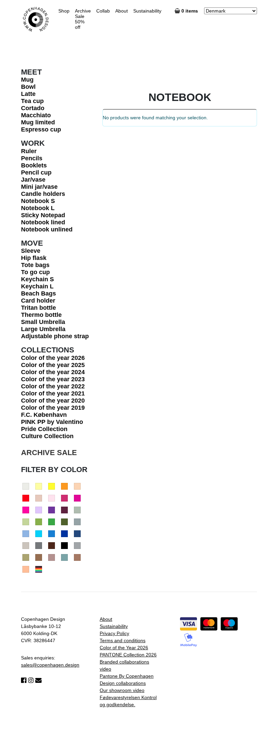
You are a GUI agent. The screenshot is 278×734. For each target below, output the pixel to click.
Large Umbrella (43, 329)
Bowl (28, 86)
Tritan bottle (38, 307)
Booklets (34, 165)
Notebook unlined (47, 229)
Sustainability (147, 11)
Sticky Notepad (43, 215)
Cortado (32, 108)
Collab (103, 11)
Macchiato (36, 115)
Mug (27, 79)
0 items (190, 11)
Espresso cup (41, 129)
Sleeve (30, 250)
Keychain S (37, 279)
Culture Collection (47, 436)
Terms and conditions (122, 640)
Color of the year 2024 (53, 372)
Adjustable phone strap (55, 336)
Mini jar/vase (39, 186)
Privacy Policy (114, 633)
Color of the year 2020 (53, 400)
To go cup (35, 272)
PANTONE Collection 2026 (128, 654)
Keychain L (37, 286)
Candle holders (43, 193)
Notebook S (38, 201)
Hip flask (33, 257)
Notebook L (38, 208)
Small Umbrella (43, 322)
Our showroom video (122, 690)
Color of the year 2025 (53, 365)
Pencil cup (36, 172)
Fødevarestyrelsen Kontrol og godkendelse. (128, 701)
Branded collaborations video (124, 665)
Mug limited (38, 122)
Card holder (38, 300)
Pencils (31, 158)
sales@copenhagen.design (50, 665)
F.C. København (44, 414)
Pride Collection (44, 429)
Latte (28, 93)
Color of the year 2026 (53, 357)
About (121, 11)
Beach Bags (38, 293)
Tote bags (35, 265)
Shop (64, 11)
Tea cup (32, 101)
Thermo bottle (41, 314)
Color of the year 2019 (53, 407)
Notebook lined (43, 222)
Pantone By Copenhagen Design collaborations (127, 679)
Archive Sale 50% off (83, 19)
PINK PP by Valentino (52, 422)
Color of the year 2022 (53, 386)
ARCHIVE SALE (49, 452)
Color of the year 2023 (53, 379)
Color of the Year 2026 (124, 647)
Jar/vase (33, 179)
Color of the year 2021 (53, 393)
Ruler (29, 151)
